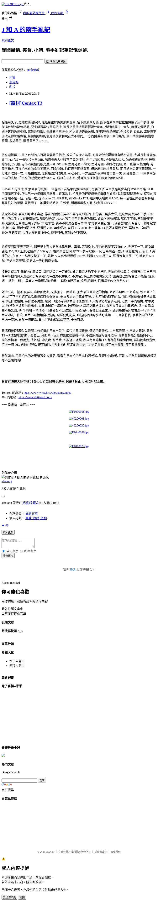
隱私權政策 (100, 851)
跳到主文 (8, 40)
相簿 (12, 77)
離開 (22, 897)
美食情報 (33, 70)
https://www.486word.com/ (35, 397)
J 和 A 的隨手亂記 (26, 29)
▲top (5, 524)
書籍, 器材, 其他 (36, 518)
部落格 (13, 82)
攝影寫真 (31, 513)
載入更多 (8, 532)
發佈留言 (8, 555)
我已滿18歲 (9, 897)
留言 (36, 502)
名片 (12, 86)
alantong (7, 481)
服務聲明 (116, 851)
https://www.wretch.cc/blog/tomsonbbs (47, 392)
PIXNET (50, 851)
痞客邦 (27, 502)
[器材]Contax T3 (25, 103)
